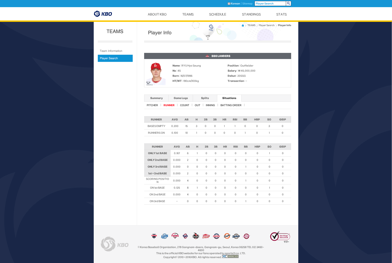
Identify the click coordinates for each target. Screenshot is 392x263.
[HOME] (243, 25)
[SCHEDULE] (218, 14)
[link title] (154, 238)
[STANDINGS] (251, 14)
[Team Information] (115, 51)
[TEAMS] (188, 14)
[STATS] (281, 14)
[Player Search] (115, 58)
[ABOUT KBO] (157, 14)
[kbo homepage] (114, 244)
